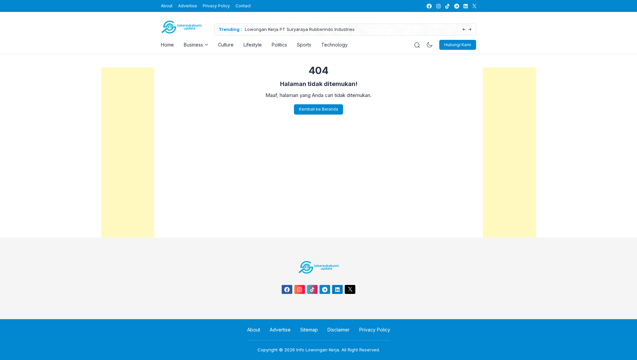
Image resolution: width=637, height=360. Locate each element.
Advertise (187, 5)
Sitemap (309, 329)
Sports (304, 44)
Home (167, 44)
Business (193, 44)
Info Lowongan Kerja (317, 349)
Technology (334, 44)
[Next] (469, 30)
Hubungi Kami (457, 44)
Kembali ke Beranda (318, 109)
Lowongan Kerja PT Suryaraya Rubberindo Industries (300, 29)
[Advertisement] (127, 167)
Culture (226, 44)
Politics (279, 44)
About (167, 5)
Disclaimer (338, 329)
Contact (243, 5)
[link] (428, 6)
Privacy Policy (216, 5)
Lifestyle (253, 44)
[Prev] (463, 30)
